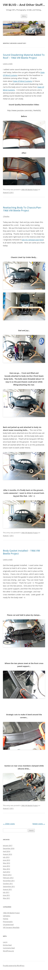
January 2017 (7, 845)
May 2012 (6, 869)
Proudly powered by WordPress (13, 966)
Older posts (9, 824)
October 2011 (8, 883)
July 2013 (6, 857)
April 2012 (6, 872)
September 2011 (9, 886)
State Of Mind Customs (22, 81)
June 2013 (6, 860)
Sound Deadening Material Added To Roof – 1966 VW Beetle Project (24, 56)
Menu (24, 16)
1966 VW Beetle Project (29, 189)
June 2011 (6, 895)
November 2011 (9, 881)
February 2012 (8, 878)
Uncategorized (8, 924)
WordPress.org (8, 951)
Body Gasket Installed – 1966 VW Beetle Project (21, 552)
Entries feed (7, 945)
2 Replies (6, 216)
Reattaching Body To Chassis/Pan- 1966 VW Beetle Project (22, 209)
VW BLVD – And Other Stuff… (24, 5)
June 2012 (6, 866)
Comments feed (9, 948)
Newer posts (38, 824)
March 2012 (7, 875)
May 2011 (6, 898)
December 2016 (8, 848)
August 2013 (7, 854)
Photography (8, 921)
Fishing (5, 919)
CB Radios (6, 916)
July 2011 (6, 892)
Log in (5, 942)
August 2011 (7, 889)
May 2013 (6, 863)
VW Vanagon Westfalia (11, 927)
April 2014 (6, 851)
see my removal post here (32, 240)
